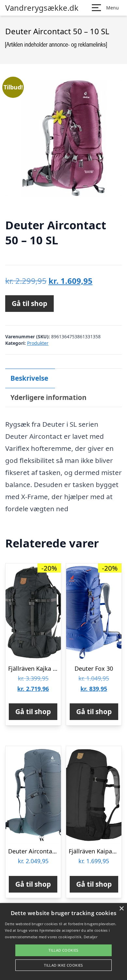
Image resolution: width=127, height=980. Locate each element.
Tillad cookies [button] (63, 950)
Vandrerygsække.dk (41, 8)
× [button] (121, 908)
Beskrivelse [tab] (29, 378)
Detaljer (90, 936)
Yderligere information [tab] (48, 397)
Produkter (38, 343)
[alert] (63, 941)
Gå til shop (29, 303)
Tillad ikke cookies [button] (63, 965)
